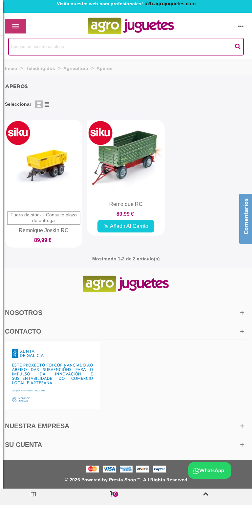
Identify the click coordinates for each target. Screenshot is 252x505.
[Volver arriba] (205, 497)
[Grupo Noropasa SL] (120, 26)
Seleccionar (18, 104)
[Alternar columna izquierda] (33, 497)
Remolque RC (126, 204)
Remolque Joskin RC (44, 230)
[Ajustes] (241, 26)
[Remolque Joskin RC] (43, 164)
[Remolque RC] (126, 158)
